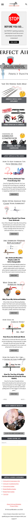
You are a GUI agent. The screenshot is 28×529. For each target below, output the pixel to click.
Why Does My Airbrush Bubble (14, 299)
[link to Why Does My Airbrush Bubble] (14, 289)
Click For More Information (14, 433)
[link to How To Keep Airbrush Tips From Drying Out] (14, 168)
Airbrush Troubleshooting (11, 484)
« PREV (5, 399)
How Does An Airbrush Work (14, 337)
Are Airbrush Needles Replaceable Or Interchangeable (14, 260)
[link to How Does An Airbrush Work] (14, 326)
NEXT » (23, 399)
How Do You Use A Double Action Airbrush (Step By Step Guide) (14, 376)
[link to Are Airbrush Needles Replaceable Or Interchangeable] (14, 247)
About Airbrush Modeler (14, 504)
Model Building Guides (9, 489)
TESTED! (5, 494)
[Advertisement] (14, 460)
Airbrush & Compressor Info (11, 481)
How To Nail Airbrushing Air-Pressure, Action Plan (14, 67)
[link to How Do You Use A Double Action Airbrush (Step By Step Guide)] (14, 364)
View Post (14, 194)
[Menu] (2, 4)
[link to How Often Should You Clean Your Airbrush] (14, 208)
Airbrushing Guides (8, 486)
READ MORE (14, 42)
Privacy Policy (14, 506)
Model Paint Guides (8, 492)
